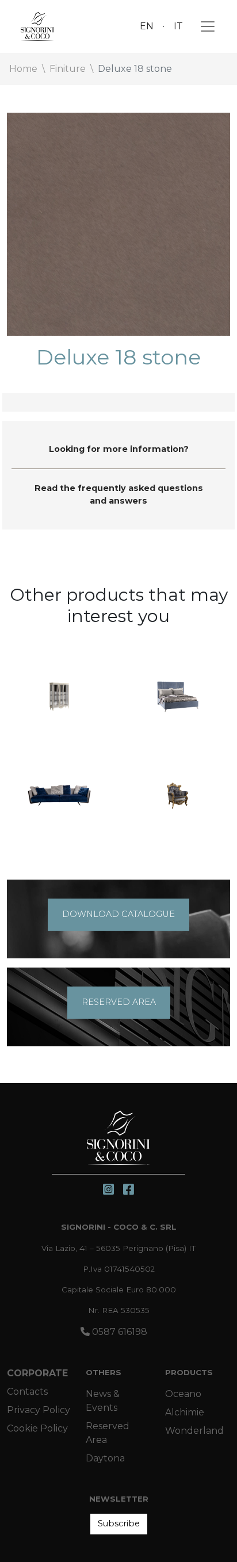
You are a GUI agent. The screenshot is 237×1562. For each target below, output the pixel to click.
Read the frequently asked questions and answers (119, 494)
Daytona (105, 1458)
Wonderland (194, 1430)
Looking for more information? (119, 449)
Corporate (37, 1373)
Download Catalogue (118, 914)
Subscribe (119, 1523)
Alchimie (184, 1412)
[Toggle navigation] (204, 26)
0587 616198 (118, 1331)
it (178, 26)
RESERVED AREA (119, 1002)
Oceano (183, 1393)
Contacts (27, 1391)
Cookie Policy (37, 1428)
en (147, 26)
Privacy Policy (38, 1409)
